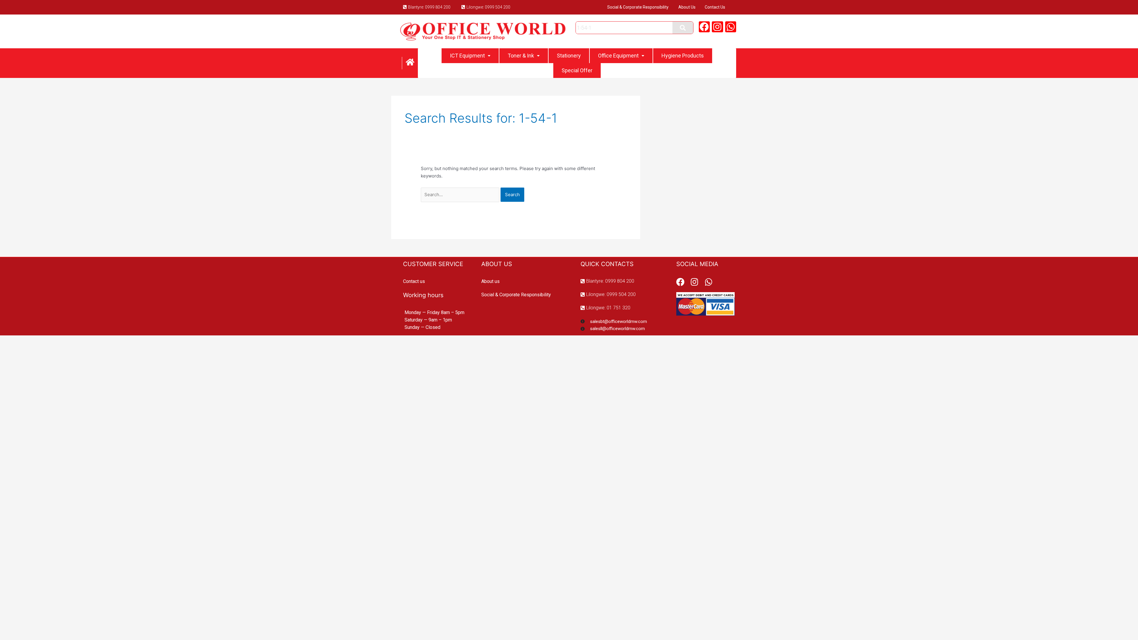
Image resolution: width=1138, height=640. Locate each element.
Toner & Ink (521, 55)
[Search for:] (461, 194)
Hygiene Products (682, 55)
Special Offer (577, 70)
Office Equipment (618, 55)
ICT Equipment (467, 55)
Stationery (569, 55)
